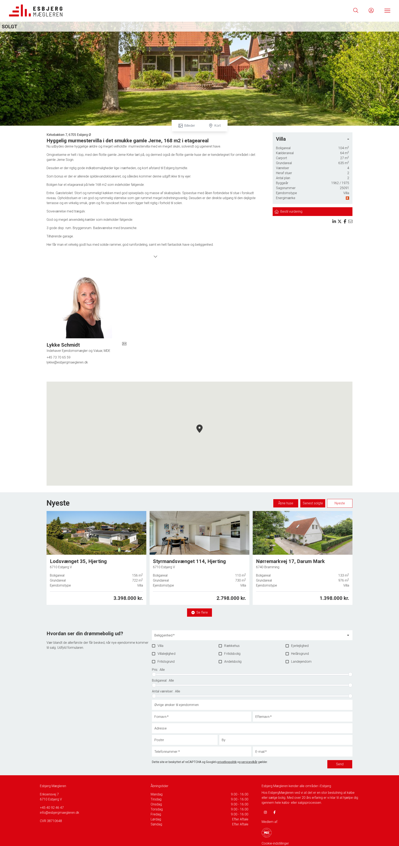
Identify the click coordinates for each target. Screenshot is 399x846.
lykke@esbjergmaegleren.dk (67, 362)
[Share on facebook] (345, 221)
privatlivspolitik (227, 762)
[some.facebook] (274, 812)
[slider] (154, 674)
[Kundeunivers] (371, 10)
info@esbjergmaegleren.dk (59, 813)
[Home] (104, 10)
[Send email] (350, 221)
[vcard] (124, 347)
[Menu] (386, 10)
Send (340, 764)
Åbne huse (285, 503)
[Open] (348, 635)
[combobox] (249, 637)
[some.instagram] (265, 812)
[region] (199, 434)
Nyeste (340, 503)
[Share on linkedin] (334, 221)
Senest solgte (313, 503)
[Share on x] (339, 221)
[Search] (356, 10)
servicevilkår (249, 762)
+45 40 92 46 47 (52, 808)
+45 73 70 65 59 (58, 357)
